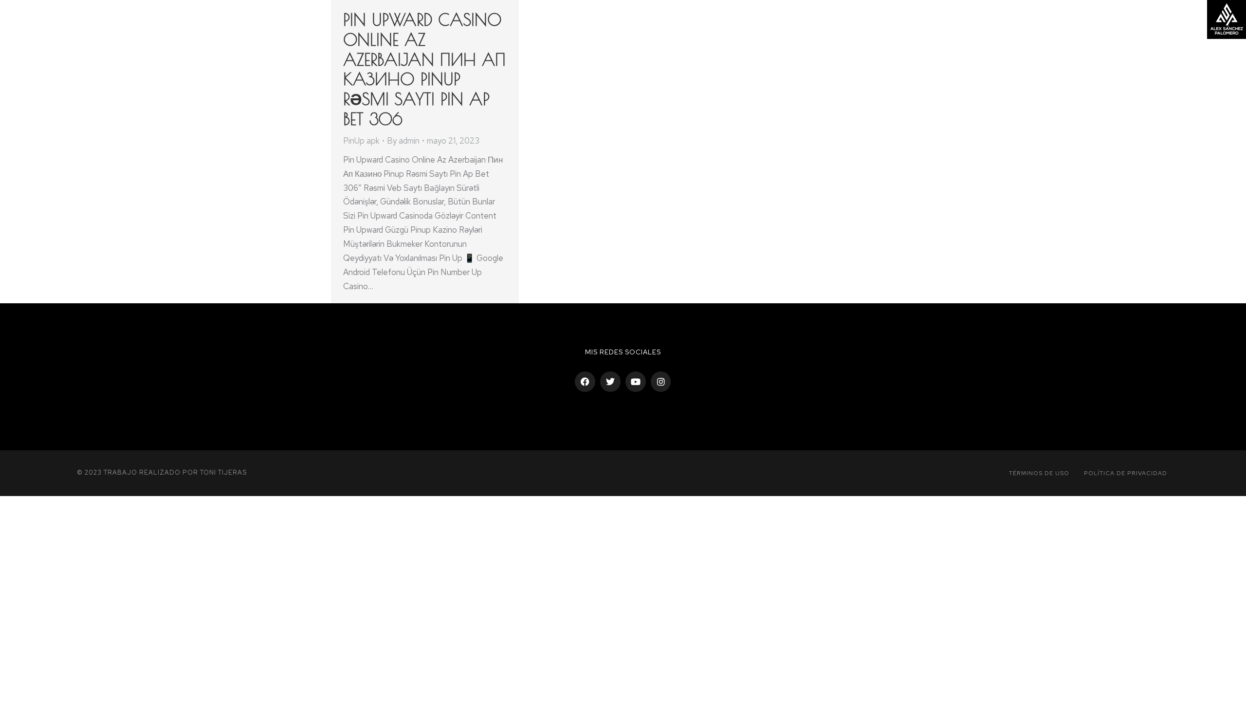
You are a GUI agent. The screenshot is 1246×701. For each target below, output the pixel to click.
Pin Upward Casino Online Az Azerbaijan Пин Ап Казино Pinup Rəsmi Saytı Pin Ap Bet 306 (424, 69)
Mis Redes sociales (623, 352)
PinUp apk (361, 140)
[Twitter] (610, 381)
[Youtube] (635, 381)
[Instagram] (661, 381)
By (403, 140)
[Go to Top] (1231, 686)
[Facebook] (585, 381)
